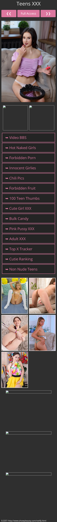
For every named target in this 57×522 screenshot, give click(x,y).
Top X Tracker (20, 248)
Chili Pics (16, 178)
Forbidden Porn (22, 157)
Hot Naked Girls (22, 147)
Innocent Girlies (22, 167)
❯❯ (48, 13)
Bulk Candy (18, 218)
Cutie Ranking (21, 258)
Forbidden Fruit (22, 188)
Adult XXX (17, 238)
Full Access (28, 13)
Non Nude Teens (23, 269)
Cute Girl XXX (20, 208)
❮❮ (8, 13)
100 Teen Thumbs (24, 198)
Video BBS (17, 137)
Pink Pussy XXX (21, 228)
